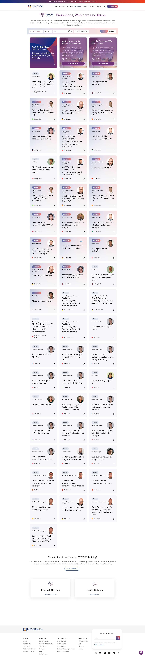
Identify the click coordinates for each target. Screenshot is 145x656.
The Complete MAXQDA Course (101, 328)
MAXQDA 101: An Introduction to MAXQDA (42, 223)
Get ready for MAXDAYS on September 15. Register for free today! (43, 55)
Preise (85, 6)
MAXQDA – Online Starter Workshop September (72, 246)
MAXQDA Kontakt (83, 641)
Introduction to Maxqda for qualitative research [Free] (72, 357)
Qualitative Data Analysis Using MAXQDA (102, 458)
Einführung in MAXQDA (101, 167)
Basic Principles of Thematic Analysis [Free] (42, 457)
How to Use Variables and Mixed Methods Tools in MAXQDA (102, 433)
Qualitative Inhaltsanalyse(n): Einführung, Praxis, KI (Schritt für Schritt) (71, 302)
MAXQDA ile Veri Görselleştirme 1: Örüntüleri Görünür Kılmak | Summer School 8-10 (73, 85)
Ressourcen (78, 6)
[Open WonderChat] (141, 653)
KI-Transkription (61, 646)
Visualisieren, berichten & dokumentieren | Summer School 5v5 (73, 198)
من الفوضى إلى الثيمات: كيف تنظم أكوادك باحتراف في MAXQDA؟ (102, 225)
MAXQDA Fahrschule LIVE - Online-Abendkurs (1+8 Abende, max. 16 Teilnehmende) (43, 328)
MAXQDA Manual (44, 641)
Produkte (69, 6)
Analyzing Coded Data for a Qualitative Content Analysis (73, 225)
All (103, 31)
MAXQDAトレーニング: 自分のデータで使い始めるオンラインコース (43, 84)
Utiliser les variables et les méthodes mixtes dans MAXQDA (102, 407)
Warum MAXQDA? (59, 6)
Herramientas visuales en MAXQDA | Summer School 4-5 (103, 112)
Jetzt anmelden (73, 63)
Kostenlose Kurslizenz (29, 651)
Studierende (26, 646)
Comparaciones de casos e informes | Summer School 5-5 (103, 198)
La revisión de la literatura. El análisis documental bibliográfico (43, 483)
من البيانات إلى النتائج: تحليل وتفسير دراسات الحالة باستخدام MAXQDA (42, 251)
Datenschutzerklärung (99, 644)
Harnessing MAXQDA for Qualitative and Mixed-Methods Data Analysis (72, 407)
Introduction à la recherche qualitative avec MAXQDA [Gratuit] (103, 357)
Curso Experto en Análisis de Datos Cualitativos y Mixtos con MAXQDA (42, 538)
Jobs (79, 644)
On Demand (112, 31)
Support (91, 6)
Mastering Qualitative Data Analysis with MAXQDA (73, 458)
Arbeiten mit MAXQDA (63, 638)
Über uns (80, 646)
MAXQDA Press (43, 654)
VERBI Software (82, 638)
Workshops (42, 649)
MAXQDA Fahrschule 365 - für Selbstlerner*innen (73, 508)
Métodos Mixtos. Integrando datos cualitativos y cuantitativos (73, 483)
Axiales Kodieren (61, 644)
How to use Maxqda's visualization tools (41, 381)
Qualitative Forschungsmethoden (66, 649)
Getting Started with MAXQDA (100, 82)
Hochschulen (26, 644)
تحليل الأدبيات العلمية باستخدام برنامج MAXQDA (102, 137)
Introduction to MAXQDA (42, 404)
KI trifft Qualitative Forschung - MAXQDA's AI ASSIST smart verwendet (102, 300)
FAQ (40, 651)
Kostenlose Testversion (29, 649)
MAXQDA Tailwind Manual (46, 644)
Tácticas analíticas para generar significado (41, 508)
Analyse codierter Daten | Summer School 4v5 (72, 111)
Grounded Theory (62, 641)
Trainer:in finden (72, 569)
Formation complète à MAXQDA (41, 355)
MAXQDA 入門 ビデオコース (102, 381)
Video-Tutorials (43, 646)
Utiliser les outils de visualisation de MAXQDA (72, 381)
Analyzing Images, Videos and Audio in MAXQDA (72, 276)
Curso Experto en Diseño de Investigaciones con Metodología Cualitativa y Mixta (102, 511)
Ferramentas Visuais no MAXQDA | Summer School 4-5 (43, 112)
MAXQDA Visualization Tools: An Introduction (41, 137)
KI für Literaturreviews (63, 651)
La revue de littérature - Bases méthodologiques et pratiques (73, 433)
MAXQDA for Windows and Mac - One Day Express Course (43, 169)
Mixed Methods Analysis (42, 301)
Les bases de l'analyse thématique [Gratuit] (41, 431)
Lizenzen (25, 638)
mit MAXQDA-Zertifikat (82, 31)
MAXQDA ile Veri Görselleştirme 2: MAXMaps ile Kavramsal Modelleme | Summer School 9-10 (72, 141)
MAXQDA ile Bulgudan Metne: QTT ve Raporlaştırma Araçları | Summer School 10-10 (72, 171)
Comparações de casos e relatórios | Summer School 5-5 (42, 198)
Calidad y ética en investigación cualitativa (102, 482)
